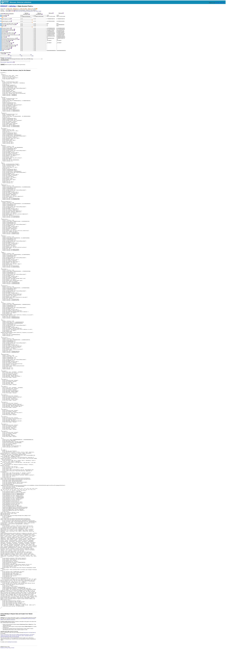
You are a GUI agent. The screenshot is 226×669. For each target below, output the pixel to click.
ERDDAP (3, 6)
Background (29, 11)
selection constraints (10, 619)
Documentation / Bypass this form (7, 62)
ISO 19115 (20, 11)
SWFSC (221, 2)
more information (8, 57)
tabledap (12, 6)
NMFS (219, 2)
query (34, 632)
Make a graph (38, 11)
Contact (12, 647)
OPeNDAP (24, 618)
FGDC (16, 11)
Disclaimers (2, 647)
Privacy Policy (8, 647)
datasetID (26, 632)
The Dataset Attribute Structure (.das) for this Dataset (15, 70)
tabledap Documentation (12, 641)
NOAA (216, 2)
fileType (30, 632)
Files (34, 11)
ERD (224, 2)
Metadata (25, 11)
